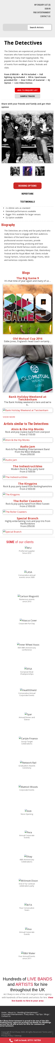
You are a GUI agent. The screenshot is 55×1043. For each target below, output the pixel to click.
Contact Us (45, 16)
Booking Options (27, 185)
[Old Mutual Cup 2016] (27, 369)
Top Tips (39, 1014)
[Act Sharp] (16, 12)
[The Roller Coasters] (27, 512)
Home (3, 1012)
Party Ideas (29, 1014)
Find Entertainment (41, 12)
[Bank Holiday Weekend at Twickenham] (27, 410)
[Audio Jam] (27, 460)
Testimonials (27, 201)
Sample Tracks (27, 96)
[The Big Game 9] (27, 309)
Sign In (47, 9)
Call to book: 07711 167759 (27, 1040)
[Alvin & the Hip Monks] (27, 440)
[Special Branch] (27, 532)
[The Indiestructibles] (27, 477)
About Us (12, 1012)
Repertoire (27, 193)
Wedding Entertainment (27, 1012)
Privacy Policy (7, 1035)
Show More (9, 417)
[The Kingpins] (27, 494)
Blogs (46, 1014)
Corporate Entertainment (12, 1014)
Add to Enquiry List (27, 90)
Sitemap (18, 1035)
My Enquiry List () (42, 5)
